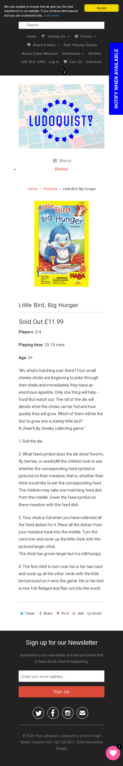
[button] (61, 69)
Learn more (51, 15)
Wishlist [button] (61, 169)
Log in (54, 62)
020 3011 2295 (33, 62)
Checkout (94, 62)
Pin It (65, 613)
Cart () (75, 62)
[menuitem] (32, 36)
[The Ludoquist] (61, 117)
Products (50, 189)
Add (81, 613)
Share (47, 613)
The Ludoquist (46, 736)
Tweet (30, 613)
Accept (101, 8)
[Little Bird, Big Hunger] (61, 244)
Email (96, 613)
